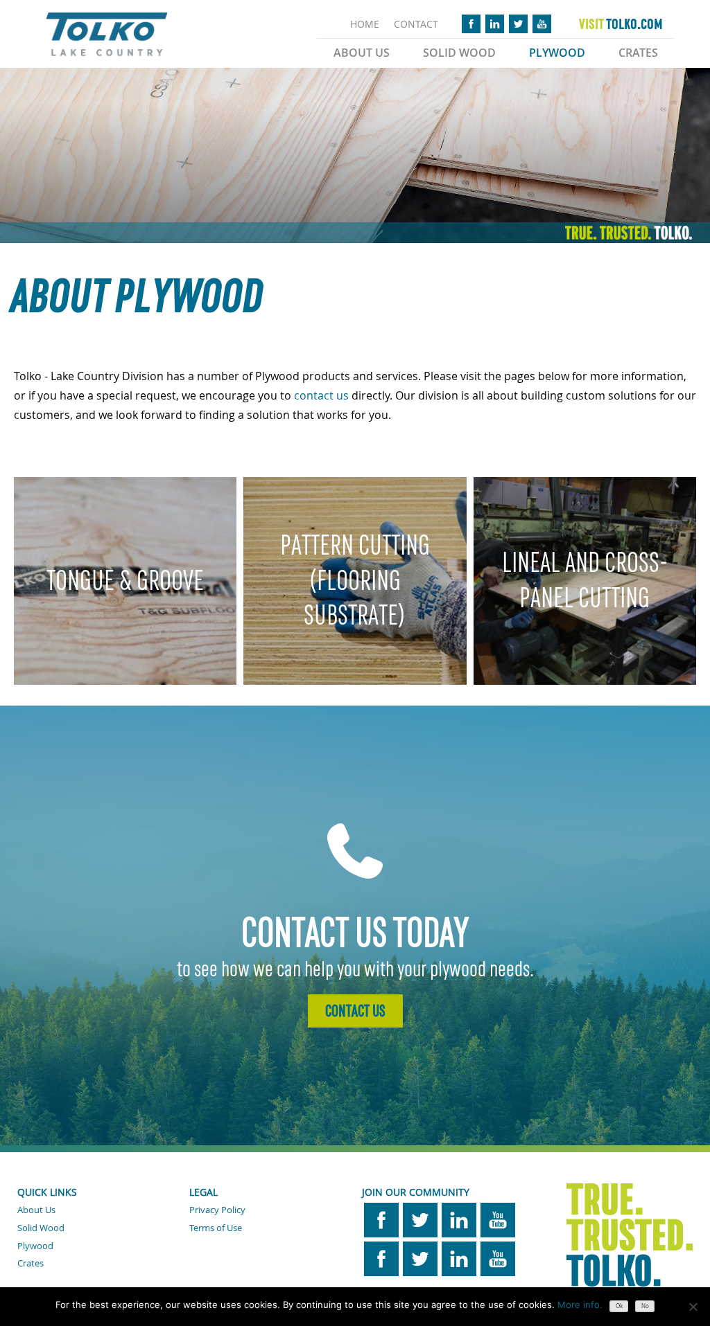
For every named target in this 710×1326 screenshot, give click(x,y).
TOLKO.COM (621, 24)
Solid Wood (459, 52)
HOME (364, 23)
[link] (321, 395)
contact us (321, 395)
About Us (362, 52)
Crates (638, 52)
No (645, 1305)
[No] (693, 1307)
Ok (619, 1305)
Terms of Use (215, 1227)
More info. (580, 1304)
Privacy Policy (217, 1209)
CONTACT (416, 23)
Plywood (557, 52)
